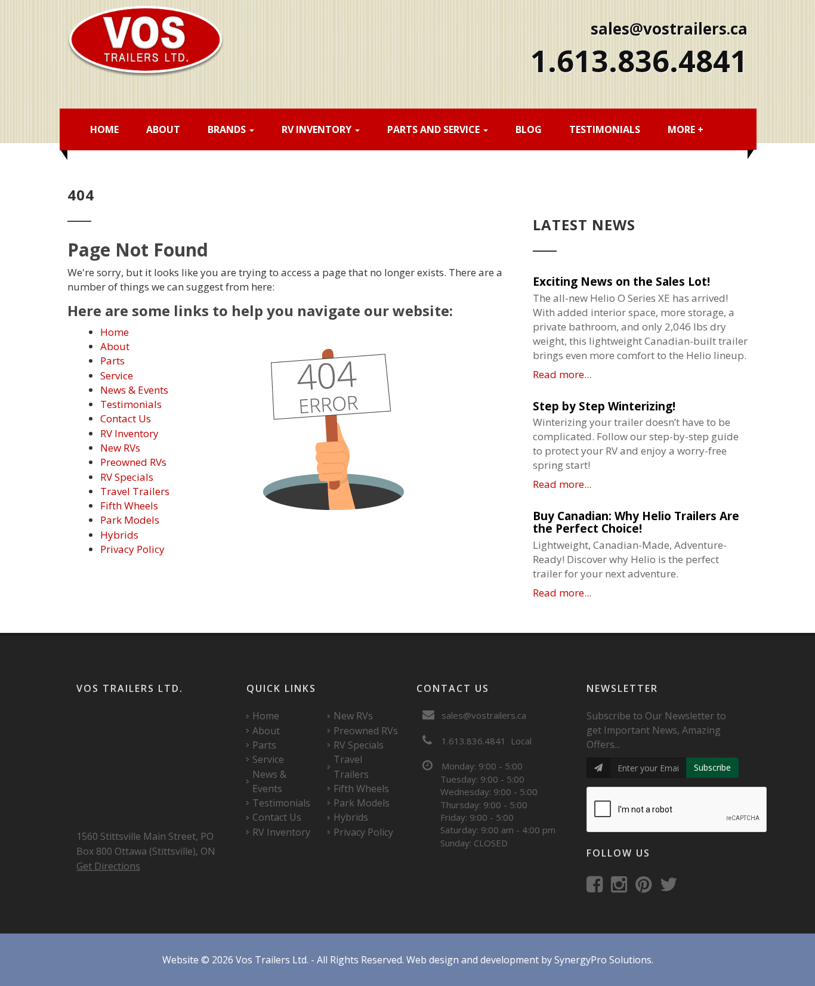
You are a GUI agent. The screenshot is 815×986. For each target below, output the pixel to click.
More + (685, 129)
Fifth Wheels (129, 505)
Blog (528, 129)
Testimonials (604, 129)
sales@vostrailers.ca (669, 28)
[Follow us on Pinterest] (646, 887)
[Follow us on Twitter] (672, 887)
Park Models (129, 520)
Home (104, 129)
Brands (228, 129)
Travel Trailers (134, 491)
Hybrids (119, 535)
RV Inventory (318, 129)
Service (116, 375)
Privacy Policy (132, 549)
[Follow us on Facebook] (597, 887)
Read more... (562, 374)
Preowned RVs (133, 462)
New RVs (120, 448)
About (163, 129)
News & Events (134, 390)
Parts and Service (434, 129)
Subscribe (712, 767)
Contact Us (125, 418)
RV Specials (126, 477)
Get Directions (108, 866)
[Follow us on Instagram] (622, 887)
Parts (112, 360)
